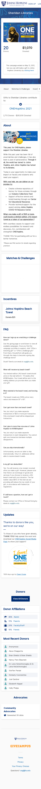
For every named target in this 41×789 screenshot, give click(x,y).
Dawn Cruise (21, 574)
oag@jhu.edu (25, 770)
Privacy (20, 762)
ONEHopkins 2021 (21, 108)
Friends (16, 630)
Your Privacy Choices (20, 766)
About (6, 89)
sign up (32, 4)
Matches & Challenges (21, 89)
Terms (20, 757)
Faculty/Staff (19, 625)
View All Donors (20, 599)
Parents (16, 621)
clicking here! (29, 70)
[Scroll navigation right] (39, 89)
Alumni (16, 617)
